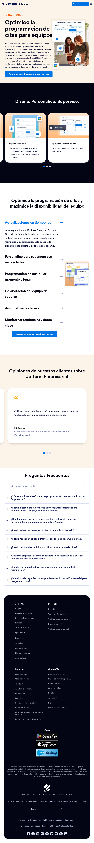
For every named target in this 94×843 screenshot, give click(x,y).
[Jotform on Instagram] (61, 833)
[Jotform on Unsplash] (65, 833)
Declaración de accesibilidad (33, 826)
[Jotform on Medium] (42, 833)
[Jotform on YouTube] (56, 833)
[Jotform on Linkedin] (37, 833)
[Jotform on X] (33, 833)
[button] (44, 166)
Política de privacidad (52, 820)
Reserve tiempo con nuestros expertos (34, 334)
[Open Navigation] (91, 4)
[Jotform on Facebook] (28, 833)
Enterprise (23, 4)
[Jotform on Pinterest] (51, 833)
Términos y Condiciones (30, 820)
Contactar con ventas (80, 4)
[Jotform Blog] (47, 833)
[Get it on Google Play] (47, 736)
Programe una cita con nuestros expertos (29, 74)
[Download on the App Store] (47, 744)
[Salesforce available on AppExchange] (47, 752)
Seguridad (69, 820)
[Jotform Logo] (9, 4)
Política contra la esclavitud (61, 826)
